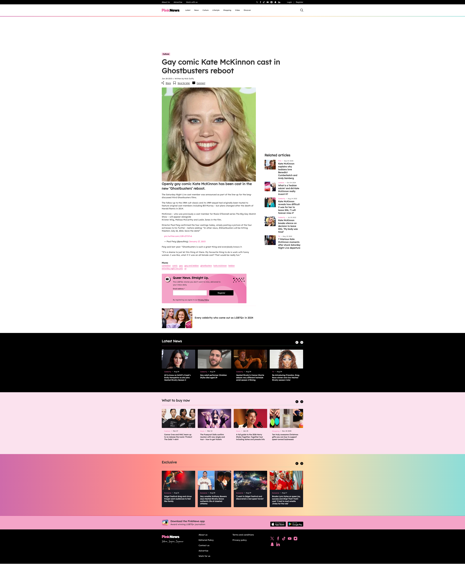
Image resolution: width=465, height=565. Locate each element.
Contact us (204, 545)
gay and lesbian (191, 265)
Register (299, 2)
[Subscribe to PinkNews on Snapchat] (272, 545)
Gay (181, 265)
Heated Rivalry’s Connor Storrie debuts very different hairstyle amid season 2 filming (250, 377)
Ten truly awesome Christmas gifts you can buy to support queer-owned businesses (285, 437)
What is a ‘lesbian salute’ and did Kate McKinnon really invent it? (288, 190)
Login (289, 2)
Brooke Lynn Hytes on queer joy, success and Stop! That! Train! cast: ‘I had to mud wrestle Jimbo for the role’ (286, 500)
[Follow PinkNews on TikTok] (284, 539)
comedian (166, 265)
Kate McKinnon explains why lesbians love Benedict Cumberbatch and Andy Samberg (287, 171)
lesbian (231, 265)
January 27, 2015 (197, 241)
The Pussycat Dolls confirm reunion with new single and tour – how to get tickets (212, 437)
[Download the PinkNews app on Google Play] (295, 524)
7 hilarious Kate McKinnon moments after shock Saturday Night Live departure (289, 243)
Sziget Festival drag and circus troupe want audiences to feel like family (178, 498)
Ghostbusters (206, 265)
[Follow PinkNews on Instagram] (295, 539)
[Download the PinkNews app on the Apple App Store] (278, 524)
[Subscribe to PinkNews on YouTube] (289, 539)
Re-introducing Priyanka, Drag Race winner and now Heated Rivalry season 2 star (285, 377)
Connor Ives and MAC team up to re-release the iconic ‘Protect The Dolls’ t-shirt (178, 437)
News (196, 10)
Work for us (204, 556)
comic (175, 265)
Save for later (184, 83)
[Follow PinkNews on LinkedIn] (279, 2)
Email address (182, 289)
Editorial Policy (206, 540)
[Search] (301, 10)
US (185, 268)
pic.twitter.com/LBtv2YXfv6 (178, 236)
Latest (187, 10)
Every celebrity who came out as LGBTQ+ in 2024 (224, 317)
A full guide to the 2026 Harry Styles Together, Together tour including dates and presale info (250, 437)
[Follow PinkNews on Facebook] (278, 539)
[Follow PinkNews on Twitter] (272, 539)
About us (203, 534)
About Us (166, 2)
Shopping (227, 10)
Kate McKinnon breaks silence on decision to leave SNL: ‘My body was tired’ (288, 226)
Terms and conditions (243, 534)
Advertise (178, 2)
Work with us (192, 2)
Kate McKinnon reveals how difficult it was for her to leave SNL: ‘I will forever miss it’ (289, 207)
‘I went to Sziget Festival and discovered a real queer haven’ (250, 497)
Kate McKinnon (220, 265)
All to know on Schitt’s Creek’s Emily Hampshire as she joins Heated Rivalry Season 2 (177, 377)
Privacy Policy (203, 300)
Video (237, 10)
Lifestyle (215, 10)
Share (168, 83)
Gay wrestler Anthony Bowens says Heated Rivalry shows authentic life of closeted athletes (213, 500)
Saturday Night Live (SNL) (172, 268)
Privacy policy (239, 540)
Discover (247, 10)
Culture (206, 10)
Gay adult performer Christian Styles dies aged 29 (213, 376)
